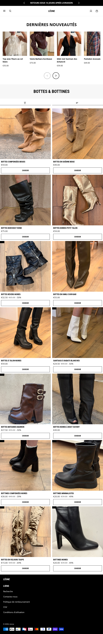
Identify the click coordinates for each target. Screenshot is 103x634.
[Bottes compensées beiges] (25, 133)
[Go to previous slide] (24, 3)
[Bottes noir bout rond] (25, 200)
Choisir (25, 170)
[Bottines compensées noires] (25, 465)
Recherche (8, 591)
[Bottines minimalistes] (77, 465)
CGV (5, 607)
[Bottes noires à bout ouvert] (77, 399)
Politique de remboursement (16, 601)
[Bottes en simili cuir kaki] (77, 266)
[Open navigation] (6, 11)
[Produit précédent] (47, 75)
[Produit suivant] (56, 75)
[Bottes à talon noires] (25, 332)
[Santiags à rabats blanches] (77, 332)
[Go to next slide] (79, 3)
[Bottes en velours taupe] (25, 531)
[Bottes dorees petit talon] (77, 200)
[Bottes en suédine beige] (77, 133)
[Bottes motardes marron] (25, 399)
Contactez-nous (10, 596)
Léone (12, 624)
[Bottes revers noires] (25, 266)
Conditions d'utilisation (13, 612)
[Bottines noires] (77, 531)
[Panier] (97, 11)
